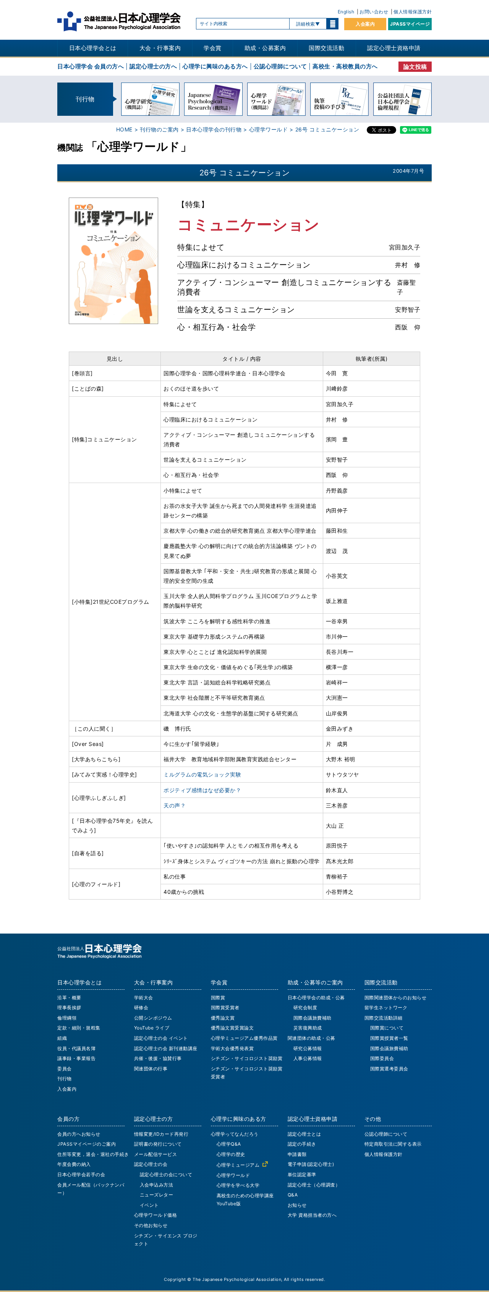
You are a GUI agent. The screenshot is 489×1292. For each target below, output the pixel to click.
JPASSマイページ (410, 24)
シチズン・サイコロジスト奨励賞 (247, 1058)
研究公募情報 (307, 1048)
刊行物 (64, 1078)
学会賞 (213, 48)
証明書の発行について (158, 1144)
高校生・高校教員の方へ (345, 66)
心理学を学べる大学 (238, 1185)
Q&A (293, 1195)
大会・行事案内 (160, 48)
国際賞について (387, 1028)
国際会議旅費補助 (312, 1018)
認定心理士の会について (166, 1174)
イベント (149, 1205)
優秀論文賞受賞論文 (232, 1028)
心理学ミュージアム (238, 1165)
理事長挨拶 (69, 1007)
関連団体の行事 (151, 1069)
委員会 (64, 1069)
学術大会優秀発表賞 (232, 1048)
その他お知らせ (151, 1225)
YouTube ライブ (152, 1028)
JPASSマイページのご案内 (86, 1144)
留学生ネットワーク (386, 1007)
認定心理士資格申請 (394, 48)
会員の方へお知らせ (78, 1134)
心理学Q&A (229, 1144)
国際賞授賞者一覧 (389, 1038)
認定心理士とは (304, 1134)
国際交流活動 (326, 48)
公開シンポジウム (153, 1018)
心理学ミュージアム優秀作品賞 (244, 1038)
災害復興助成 (307, 1028)
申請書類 (297, 1154)
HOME (124, 129)
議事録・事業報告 (76, 1058)
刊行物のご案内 (159, 129)
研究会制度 (305, 1007)
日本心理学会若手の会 (81, 1174)
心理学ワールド (268, 129)
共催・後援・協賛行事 (158, 1058)
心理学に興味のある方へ (215, 66)
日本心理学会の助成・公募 (316, 997)
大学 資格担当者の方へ (312, 1215)
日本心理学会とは (93, 48)
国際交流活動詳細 (383, 1018)
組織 (62, 1038)
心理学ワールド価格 (155, 1215)
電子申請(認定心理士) (311, 1164)
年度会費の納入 (74, 1164)
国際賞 (218, 997)
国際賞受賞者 (225, 1007)
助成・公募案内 (265, 48)
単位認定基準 (302, 1174)
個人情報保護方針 (412, 12)
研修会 (141, 1007)
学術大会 (143, 997)
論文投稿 (415, 66)
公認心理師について (280, 66)
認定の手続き (302, 1144)
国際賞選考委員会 (389, 1069)
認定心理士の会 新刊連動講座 (166, 1048)
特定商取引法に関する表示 (393, 1144)
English (346, 12)
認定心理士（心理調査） (314, 1185)
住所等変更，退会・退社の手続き (93, 1154)
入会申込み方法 (156, 1185)
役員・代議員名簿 (76, 1048)
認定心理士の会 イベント (161, 1038)
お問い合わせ (373, 12)
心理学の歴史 (231, 1154)
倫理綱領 (66, 1018)
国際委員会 (382, 1058)
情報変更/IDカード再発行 (161, 1134)
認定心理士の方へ (153, 66)
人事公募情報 (307, 1058)
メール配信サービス (155, 1154)
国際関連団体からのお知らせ (395, 997)
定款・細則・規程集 (78, 1028)
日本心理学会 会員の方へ (90, 66)
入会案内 (365, 24)
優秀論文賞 (223, 1018)
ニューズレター (156, 1195)
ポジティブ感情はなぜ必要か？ (202, 790)
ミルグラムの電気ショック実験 (202, 774)
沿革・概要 (69, 997)
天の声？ (175, 805)
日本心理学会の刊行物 (213, 129)
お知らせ (297, 1205)
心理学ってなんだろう (235, 1134)
